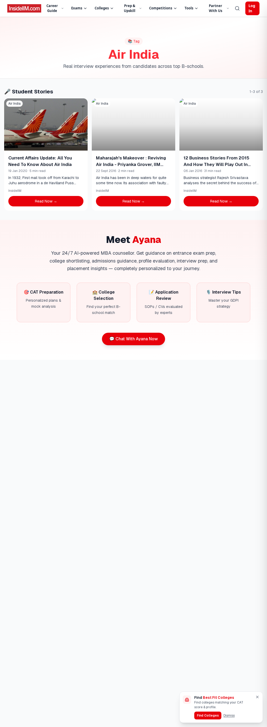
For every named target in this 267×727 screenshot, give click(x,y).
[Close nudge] (257, 697)
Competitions (160, 8)
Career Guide (52, 8)
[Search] (237, 8)
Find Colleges (208, 715)
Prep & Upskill (129, 8)
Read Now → (46, 201)
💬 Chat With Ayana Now (133, 339)
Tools (189, 8)
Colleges (102, 8)
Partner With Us (215, 8)
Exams (76, 8)
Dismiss (229, 715)
